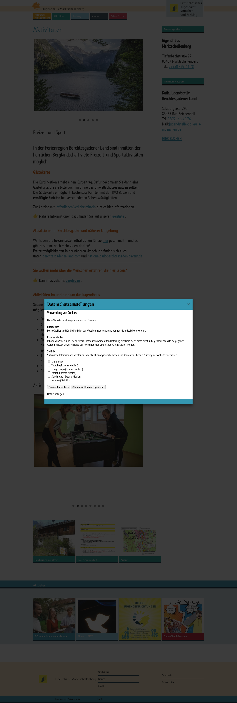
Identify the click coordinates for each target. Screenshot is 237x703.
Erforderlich (57, 361)
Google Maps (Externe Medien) (67, 369)
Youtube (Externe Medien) (64, 365)
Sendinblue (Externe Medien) (66, 376)
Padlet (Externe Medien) (63, 373)
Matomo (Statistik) (60, 380)
